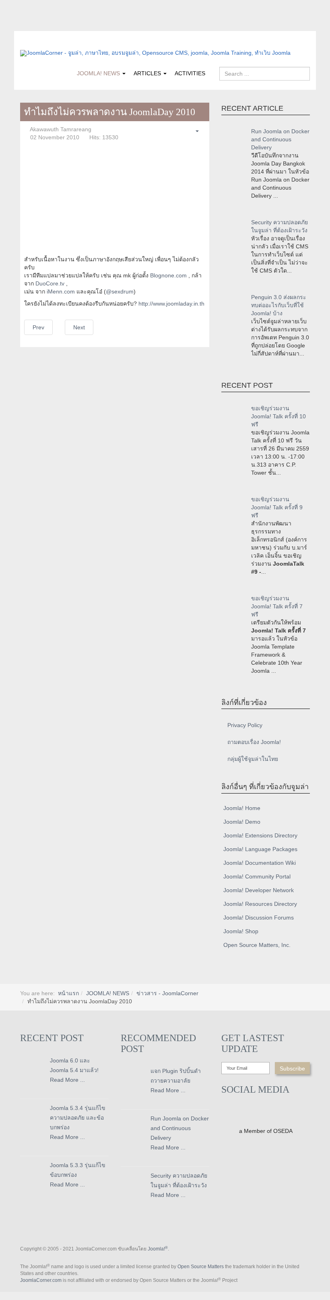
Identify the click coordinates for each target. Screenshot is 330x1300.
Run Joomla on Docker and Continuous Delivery (280, 139)
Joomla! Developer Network (258, 890)
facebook (26, 25)
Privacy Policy (244, 725)
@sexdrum (120, 291)
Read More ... (67, 1080)
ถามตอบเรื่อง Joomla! (254, 742)
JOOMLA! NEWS (99, 73)
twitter (42, 25)
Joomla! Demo (241, 821)
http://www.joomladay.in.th (171, 303)
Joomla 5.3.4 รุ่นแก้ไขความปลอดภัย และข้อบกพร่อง (77, 1118)
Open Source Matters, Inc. (257, 945)
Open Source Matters (200, 1266)
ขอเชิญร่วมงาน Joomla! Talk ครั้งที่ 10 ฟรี (278, 416)
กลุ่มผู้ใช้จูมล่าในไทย (252, 759)
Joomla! (158, 1249)
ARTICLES (148, 73)
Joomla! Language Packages (260, 849)
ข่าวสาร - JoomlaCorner (167, 993)
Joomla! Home (241, 808)
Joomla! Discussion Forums (258, 917)
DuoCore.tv (49, 283)
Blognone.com (168, 275)
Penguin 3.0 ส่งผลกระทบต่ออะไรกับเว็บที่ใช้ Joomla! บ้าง (278, 305)
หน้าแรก (68, 993)
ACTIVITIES (190, 73)
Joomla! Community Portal (257, 876)
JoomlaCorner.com (41, 1280)
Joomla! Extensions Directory (260, 835)
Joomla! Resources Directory (260, 904)
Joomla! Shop (240, 931)
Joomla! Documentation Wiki (259, 863)
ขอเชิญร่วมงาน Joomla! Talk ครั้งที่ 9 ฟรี (277, 507)
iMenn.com (61, 291)
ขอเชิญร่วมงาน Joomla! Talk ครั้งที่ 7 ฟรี (277, 606)
